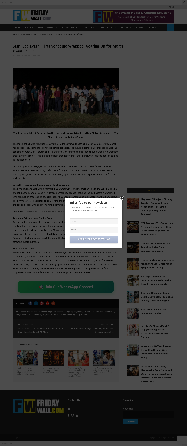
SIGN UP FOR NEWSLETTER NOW (94, 239)
